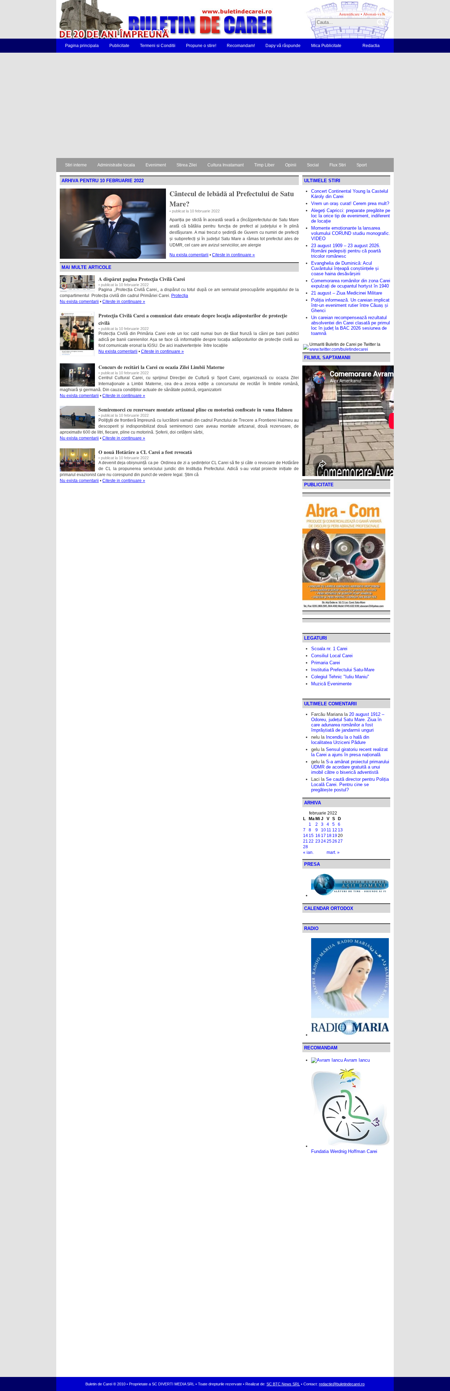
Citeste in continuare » (233, 254)
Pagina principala (82, 45)
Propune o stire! (201, 45)
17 (323, 835)
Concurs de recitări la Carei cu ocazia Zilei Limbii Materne (161, 367)
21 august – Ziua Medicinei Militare (346, 293)
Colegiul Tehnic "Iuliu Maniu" (340, 676)
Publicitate (119, 45)
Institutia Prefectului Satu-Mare (342, 669)
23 (317, 841)
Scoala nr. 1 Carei (329, 648)
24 (323, 841)
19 (334, 835)
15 (311, 835)
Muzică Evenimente (331, 683)
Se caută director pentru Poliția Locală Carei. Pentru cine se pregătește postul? (350, 784)
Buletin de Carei (146, 19)
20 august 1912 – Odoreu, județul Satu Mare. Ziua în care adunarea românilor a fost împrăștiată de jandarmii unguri (347, 722)
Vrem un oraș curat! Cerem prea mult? (350, 203)
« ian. (308, 852)
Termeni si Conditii (157, 45)
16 (317, 835)
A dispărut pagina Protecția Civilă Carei (141, 279)
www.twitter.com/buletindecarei (338, 349)
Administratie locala (116, 165)
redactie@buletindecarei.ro (342, 1384)
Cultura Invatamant (225, 165)
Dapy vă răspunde (283, 45)
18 (329, 835)
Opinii (290, 165)
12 (334, 830)
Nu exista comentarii (188, 254)
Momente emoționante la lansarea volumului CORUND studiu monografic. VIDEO (350, 233)
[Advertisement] (225, 105)
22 (311, 841)
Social (313, 165)
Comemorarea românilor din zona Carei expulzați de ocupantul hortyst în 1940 (350, 283)
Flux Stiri (337, 165)
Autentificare (349, 14)
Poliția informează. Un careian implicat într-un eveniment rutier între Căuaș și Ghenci (350, 305)
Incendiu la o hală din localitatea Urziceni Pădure (340, 739)
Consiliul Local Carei (332, 655)
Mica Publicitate (326, 45)
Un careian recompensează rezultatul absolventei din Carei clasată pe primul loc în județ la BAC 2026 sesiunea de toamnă (350, 325)
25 (329, 841)
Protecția (179, 295)
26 (334, 841)
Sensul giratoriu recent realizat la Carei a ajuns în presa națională (349, 752)
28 (305, 846)
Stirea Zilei (186, 165)
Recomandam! (241, 45)
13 (340, 830)
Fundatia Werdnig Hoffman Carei (344, 1151)
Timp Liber (264, 165)
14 (305, 835)
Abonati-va (372, 14)
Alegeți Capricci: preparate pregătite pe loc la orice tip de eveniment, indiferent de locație (350, 216)
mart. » (333, 852)
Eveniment (156, 165)
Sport (361, 165)
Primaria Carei (325, 662)
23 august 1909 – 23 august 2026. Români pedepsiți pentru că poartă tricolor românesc (346, 251)
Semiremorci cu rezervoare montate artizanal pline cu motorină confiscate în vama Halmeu (195, 409)
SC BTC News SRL (283, 1384)
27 (340, 841)
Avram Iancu (356, 1060)
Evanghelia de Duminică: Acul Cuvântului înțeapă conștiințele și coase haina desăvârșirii (345, 268)
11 (329, 830)
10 (323, 830)
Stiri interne (76, 165)
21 (305, 841)
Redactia (371, 45)
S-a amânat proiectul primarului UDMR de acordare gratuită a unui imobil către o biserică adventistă (350, 767)
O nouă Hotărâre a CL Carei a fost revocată (145, 452)
